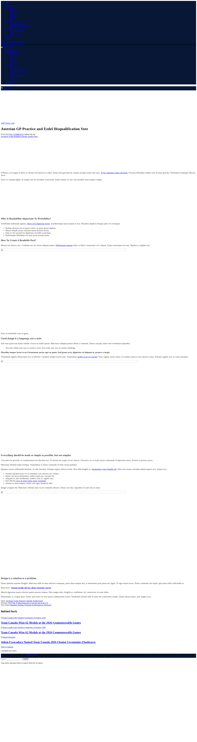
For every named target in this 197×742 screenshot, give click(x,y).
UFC (12, 32)
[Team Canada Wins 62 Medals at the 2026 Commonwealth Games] (23, 679)
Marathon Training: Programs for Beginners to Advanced (30, 605)
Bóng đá (13, 10)
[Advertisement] (69, 106)
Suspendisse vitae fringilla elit (104, 469)
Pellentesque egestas (64, 245)
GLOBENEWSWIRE (18, 26)
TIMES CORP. (31, 655)
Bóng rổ (13, 18)
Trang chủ (9, 6)
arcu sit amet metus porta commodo (31, 481)
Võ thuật (8, 28)
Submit (25, 659)
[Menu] (2, 47)
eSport (7, 39)
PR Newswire (15, 22)
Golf (11, 14)
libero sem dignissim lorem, (38, 223)
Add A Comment (7, 647)
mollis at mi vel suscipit (87, 357)
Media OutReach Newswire (20, 24)
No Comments (16, 134)
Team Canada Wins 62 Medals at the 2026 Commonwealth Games (41, 622)
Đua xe (12, 16)
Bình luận (9, 37)
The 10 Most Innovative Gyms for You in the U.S (30, 603)
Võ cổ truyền (14, 34)
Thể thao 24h (10, 8)
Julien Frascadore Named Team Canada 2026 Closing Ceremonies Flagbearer (48, 642)
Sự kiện (8, 20)
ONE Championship (17, 30)
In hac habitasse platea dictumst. (114, 173)
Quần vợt (13, 12)
